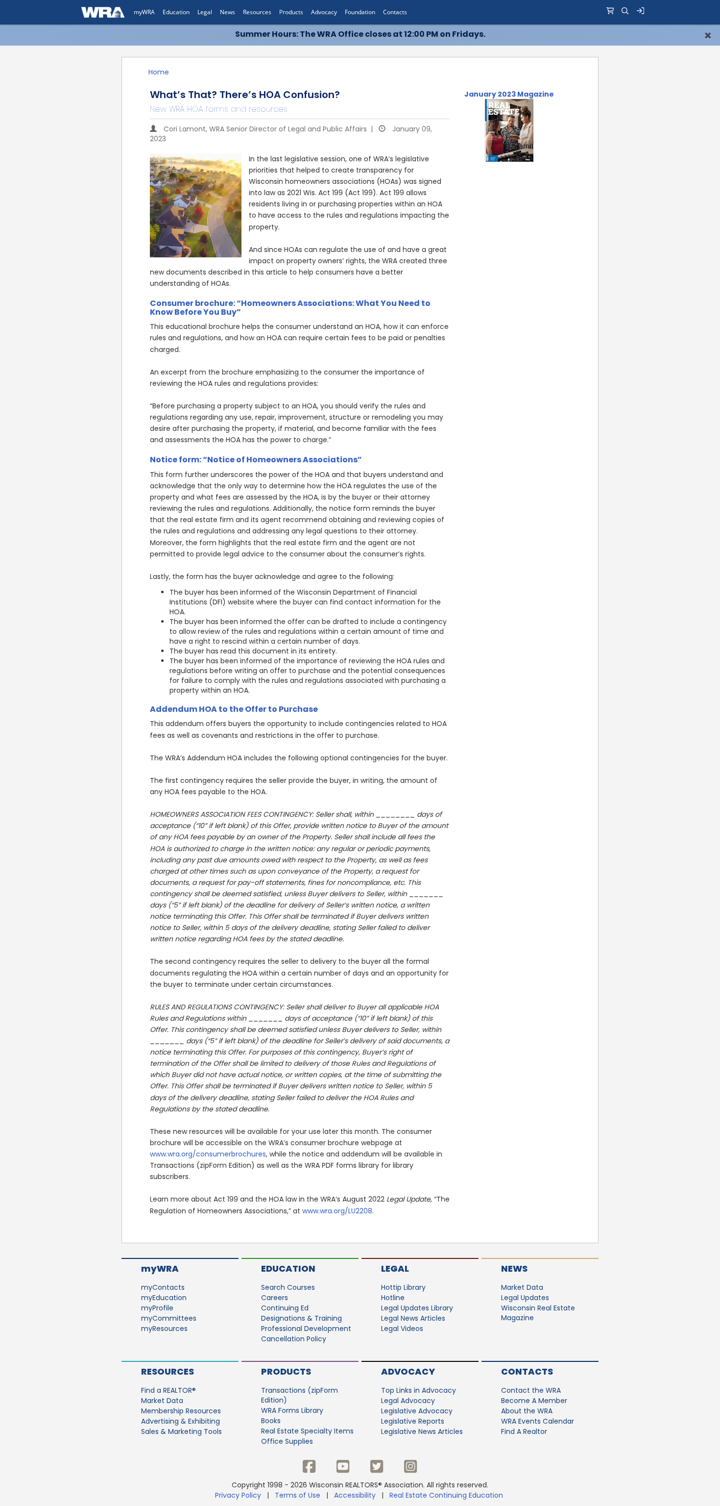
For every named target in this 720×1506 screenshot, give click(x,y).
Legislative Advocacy (417, 1411)
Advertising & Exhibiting (180, 1421)
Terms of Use (297, 1495)
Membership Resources (181, 1411)
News (514, 1268)
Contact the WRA (531, 1390)
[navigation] (360, 12)
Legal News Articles (413, 1318)
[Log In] (640, 12)
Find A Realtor (524, 1431)
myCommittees (168, 1318)
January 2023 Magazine (509, 94)
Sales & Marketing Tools (181, 1431)
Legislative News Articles (422, 1431)
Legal (395, 1268)
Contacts (527, 1371)
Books (271, 1421)
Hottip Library (403, 1287)
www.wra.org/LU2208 (337, 1211)
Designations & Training (301, 1318)
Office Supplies (287, 1441)
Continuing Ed (285, 1308)
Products (286, 1371)
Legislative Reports (412, 1421)
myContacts (163, 1287)
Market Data (522, 1287)
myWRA (160, 1268)
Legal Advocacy (408, 1401)
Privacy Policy (238, 1495)
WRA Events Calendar (537, 1421)
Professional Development (306, 1328)
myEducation (164, 1298)
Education (288, 1268)
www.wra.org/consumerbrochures (208, 1154)
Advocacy (408, 1371)
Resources (167, 1371)
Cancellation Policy (293, 1339)
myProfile (157, 1308)
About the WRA (526, 1411)
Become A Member (534, 1401)
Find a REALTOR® (168, 1390)
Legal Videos (402, 1328)
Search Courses (288, 1287)
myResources (164, 1328)
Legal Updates (525, 1298)
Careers (274, 1298)
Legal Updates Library (417, 1308)
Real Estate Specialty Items (307, 1431)
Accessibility (355, 1495)
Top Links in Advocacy (418, 1390)
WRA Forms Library (292, 1410)
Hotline (393, 1298)
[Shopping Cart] (610, 12)
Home (158, 72)
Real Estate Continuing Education (447, 1495)
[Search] (625, 12)
